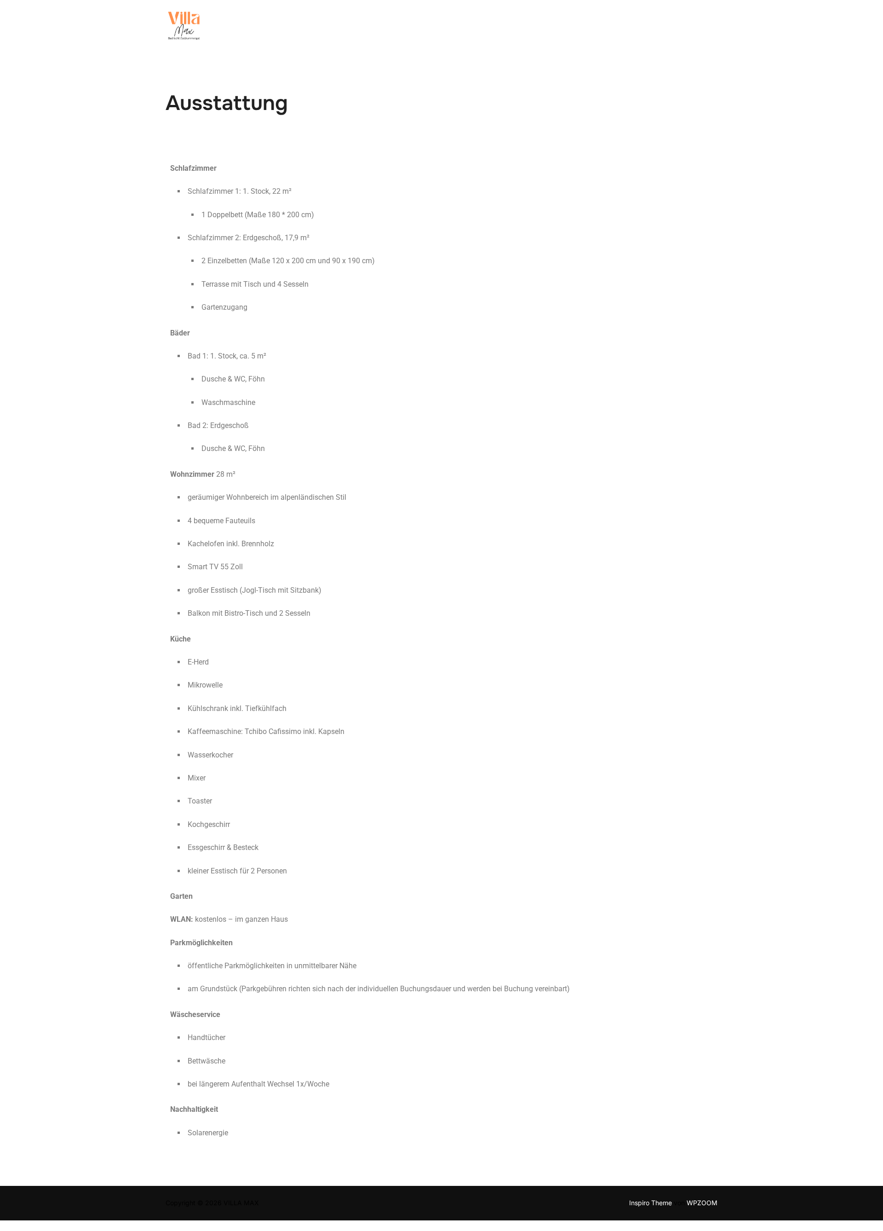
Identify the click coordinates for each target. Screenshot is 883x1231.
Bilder (402, 29)
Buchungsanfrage (519, 29)
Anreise (579, 29)
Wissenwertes (633, 29)
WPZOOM (702, 1203)
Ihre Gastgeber (350, 29)
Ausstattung (449, 29)
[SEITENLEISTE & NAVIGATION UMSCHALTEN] (708, 28)
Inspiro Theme (650, 1203)
